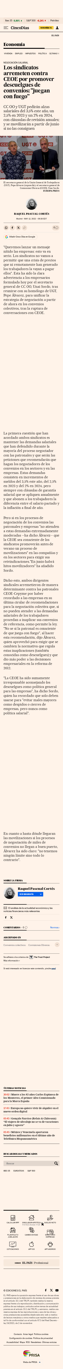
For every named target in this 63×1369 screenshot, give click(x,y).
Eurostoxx (18, 1171)
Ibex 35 (8, 20)
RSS (28, 1342)
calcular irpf (13, 1223)
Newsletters (36, 1342)
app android (50, 1249)
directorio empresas (50, 1236)
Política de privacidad (43, 1338)
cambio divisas (31, 1235)
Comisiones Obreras (39, 945)
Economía (14, 44)
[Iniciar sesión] (57, 27)
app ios (31, 1249)
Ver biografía (26, 894)
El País (55, 35)
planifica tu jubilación (12, 1236)
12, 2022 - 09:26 (35, 219)
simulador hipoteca (31, 1223)
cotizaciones (13, 1249)
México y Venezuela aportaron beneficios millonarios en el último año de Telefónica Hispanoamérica (29, 1135)
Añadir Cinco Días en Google (22, 236)
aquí (53, 968)
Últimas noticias (15, 1088)
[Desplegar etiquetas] (57, 944)
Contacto (18, 1334)
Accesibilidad (12, 1342)
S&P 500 (31, 20)
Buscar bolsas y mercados (20, 1154)
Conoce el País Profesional (31, 1262)
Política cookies (41, 1334)
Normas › (54, 927)
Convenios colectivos (15, 945)
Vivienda (8, 53)
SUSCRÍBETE (46, 28)
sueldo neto (50, 1223)
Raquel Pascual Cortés (31, 213)
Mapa (22, 1342)
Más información (11, 960)
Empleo (19, 53)
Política (42, 53)
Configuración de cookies (20, 1338)
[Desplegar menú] (6, 28)
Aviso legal (28, 1334)
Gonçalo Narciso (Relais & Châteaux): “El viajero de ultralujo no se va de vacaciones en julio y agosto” (31, 1122)
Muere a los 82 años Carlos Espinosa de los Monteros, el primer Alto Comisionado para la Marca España (31, 1098)
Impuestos (30, 53)
